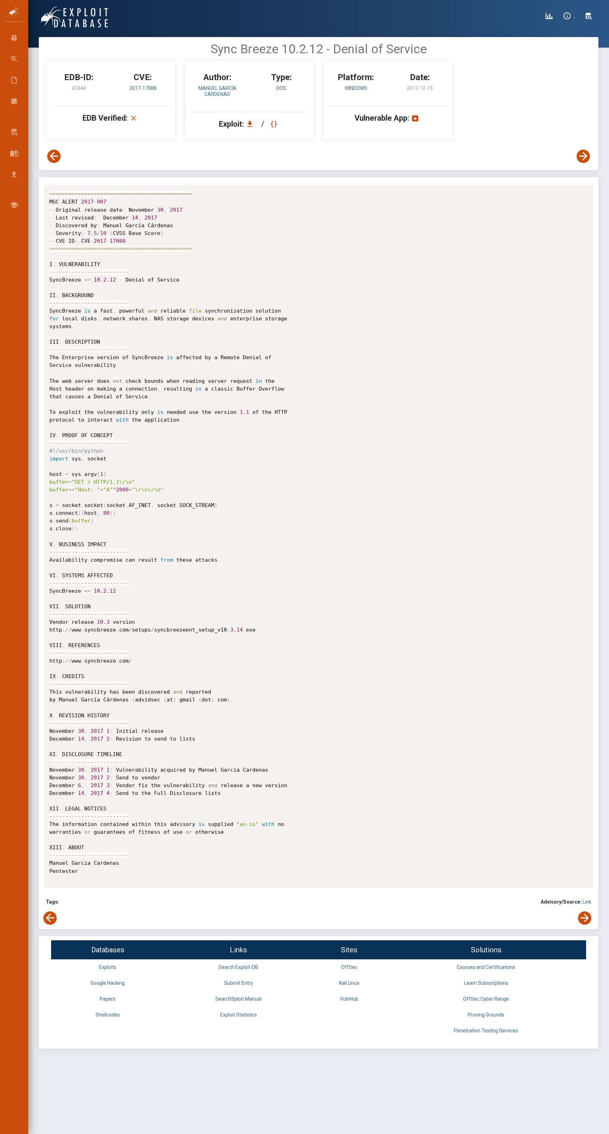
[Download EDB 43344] (252, 124)
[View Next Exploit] (583, 156)
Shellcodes (108, 1015)
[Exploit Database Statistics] (549, 16)
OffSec (349, 967)
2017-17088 (142, 88)
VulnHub (349, 999)
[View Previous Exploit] (54, 156)
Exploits (107, 967)
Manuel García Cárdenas (217, 91)
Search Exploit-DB (238, 967)
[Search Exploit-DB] (588, 16)
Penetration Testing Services (486, 1030)
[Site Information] (569, 16)
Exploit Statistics (238, 1015)
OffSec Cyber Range (486, 999)
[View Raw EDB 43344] (275, 124)
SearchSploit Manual (238, 999)
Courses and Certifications (486, 967)
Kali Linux (349, 983)
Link (587, 902)
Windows (356, 88)
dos (281, 88)
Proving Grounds (486, 1015)
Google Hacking (108, 983)
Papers (108, 999)
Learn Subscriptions (486, 983)
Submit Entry (238, 983)
